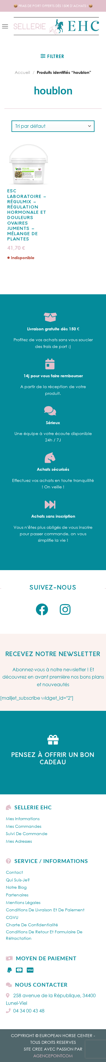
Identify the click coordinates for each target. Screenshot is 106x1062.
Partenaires (17, 894)
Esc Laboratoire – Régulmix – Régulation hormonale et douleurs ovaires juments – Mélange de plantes (27, 215)
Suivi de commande (26, 833)
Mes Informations (22, 818)
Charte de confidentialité (32, 924)
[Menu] (5, 26)
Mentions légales (23, 902)
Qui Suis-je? (18, 879)
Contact (14, 872)
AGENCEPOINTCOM (53, 1055)
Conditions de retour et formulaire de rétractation (44, 935)
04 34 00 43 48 (28, 1011)
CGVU (12, 917)
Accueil (22, 72)
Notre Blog (16, 887)
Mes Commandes (23, 826)
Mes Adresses (19, 841)
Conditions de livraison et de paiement (45, 909)
